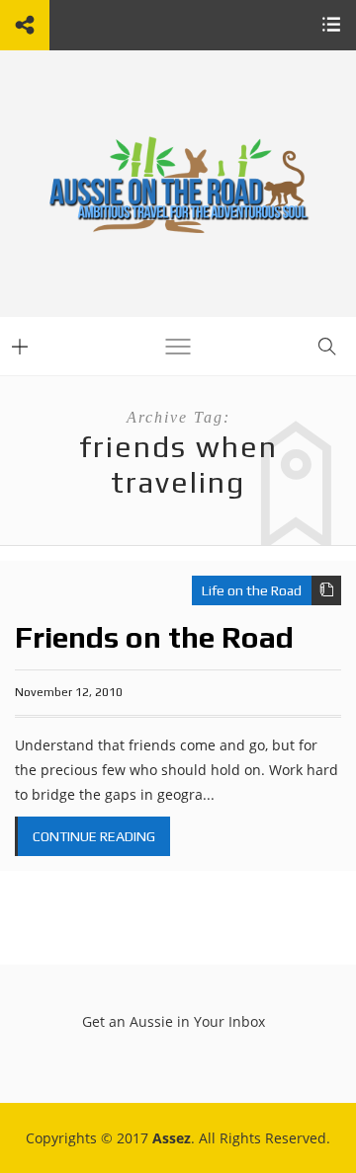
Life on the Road (252, 590)
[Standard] (326, 590)
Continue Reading (94, 836)
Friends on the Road (154, 637)
